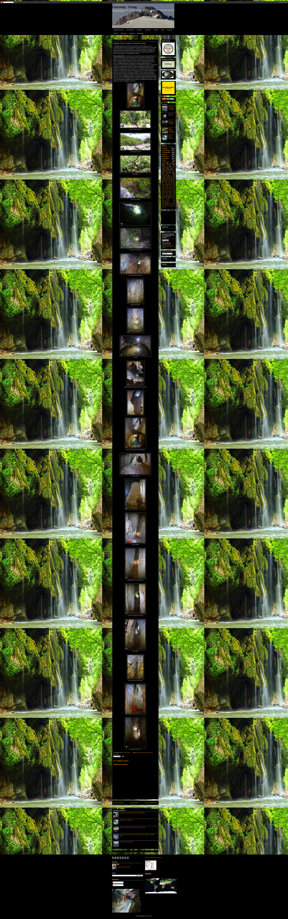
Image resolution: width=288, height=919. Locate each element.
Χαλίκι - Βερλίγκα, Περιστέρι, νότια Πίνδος (171, 130)
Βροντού (171, 192)
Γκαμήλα (173, 196)
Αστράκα (164, 192)
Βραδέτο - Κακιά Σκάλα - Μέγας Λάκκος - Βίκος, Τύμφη (132, 827)
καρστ (163, 207)
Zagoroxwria (164, 191)
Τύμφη (168, 164)
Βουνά (164, 154)
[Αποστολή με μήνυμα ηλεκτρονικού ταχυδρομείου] (114, 756)
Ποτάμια (156, 29)
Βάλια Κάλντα (167, 180)
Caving (164, 148)
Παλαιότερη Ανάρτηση (151, 803)
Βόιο (163, 196)
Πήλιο (163, 187)
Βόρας (167, 196)
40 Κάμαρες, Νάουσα (171, 114)
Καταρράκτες (148, 29)
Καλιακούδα (171, 206)
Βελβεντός (170, 194)
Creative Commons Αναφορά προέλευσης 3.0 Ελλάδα (168, 246)
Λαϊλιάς (163, 185)
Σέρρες (173, 172)
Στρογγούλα (165, 179)
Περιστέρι (164, 175)
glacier (171, 191)
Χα (169, 203)
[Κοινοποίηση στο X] (117, 756)
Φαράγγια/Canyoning (119, 29)
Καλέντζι (168, 198)
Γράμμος (165, 197)
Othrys (170, 177)
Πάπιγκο (170, 193)
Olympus (116, 33)
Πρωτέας (150, 752)
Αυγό (163, 183)
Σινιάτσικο (164, 203)
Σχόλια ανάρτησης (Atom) (138, 806)
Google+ (2, 0)
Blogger (150, 916)
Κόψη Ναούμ (165, 188)
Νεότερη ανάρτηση (118, 803)
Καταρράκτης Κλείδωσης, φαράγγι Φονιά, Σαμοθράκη (132, 812)
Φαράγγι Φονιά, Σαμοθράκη (126, 820)
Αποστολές (169, 29)
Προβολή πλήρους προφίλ (123, 866)
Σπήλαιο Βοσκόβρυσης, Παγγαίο (171, 122)
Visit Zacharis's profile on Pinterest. (153, 857)
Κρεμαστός (164, 184)
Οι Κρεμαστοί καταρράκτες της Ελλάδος (171, 108)
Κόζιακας (171, 184)
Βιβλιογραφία (140, 33)
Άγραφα (167, 169)
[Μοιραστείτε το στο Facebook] (118, 756)
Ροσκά (163, 194)
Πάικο (163, 193)
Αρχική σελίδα (134, 803)
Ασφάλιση (168, 173)
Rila (168, 205)
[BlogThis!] (115, 756)
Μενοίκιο (170, 185)
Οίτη (173, 180)
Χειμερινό (165, 166)
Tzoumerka (166, 152)
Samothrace (124, 33)
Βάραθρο (139, 752)
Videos (162, 29)
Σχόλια (115, 885)
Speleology (116, 754)
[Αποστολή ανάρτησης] (123, 756)
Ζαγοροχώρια (145, 752)
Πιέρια (171, 178)
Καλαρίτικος (170, 187)
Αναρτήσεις (116, 882)
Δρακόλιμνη (165, 178)
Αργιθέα (171, 205)
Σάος (163, 163)
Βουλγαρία (164, 206)
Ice (171, 175)
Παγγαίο (172, 168)
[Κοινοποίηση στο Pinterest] (120, 756)
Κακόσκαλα (172, 197)
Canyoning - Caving (124, 7)
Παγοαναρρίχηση (166, 202)
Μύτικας (166, 172)
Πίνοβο (170, 189)
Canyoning (166, 150)
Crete (165, 182)
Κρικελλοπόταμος (166, 200)
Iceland (171, 182)
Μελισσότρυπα (165, 201)
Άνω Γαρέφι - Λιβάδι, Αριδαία (126, 841)
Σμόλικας (164, 177)
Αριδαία (173, 179)
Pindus (164, 160)
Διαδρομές (139, 29)
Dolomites (132, 33)
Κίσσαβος (170, 183)
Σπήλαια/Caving (130, 29)
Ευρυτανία (172, 170)
